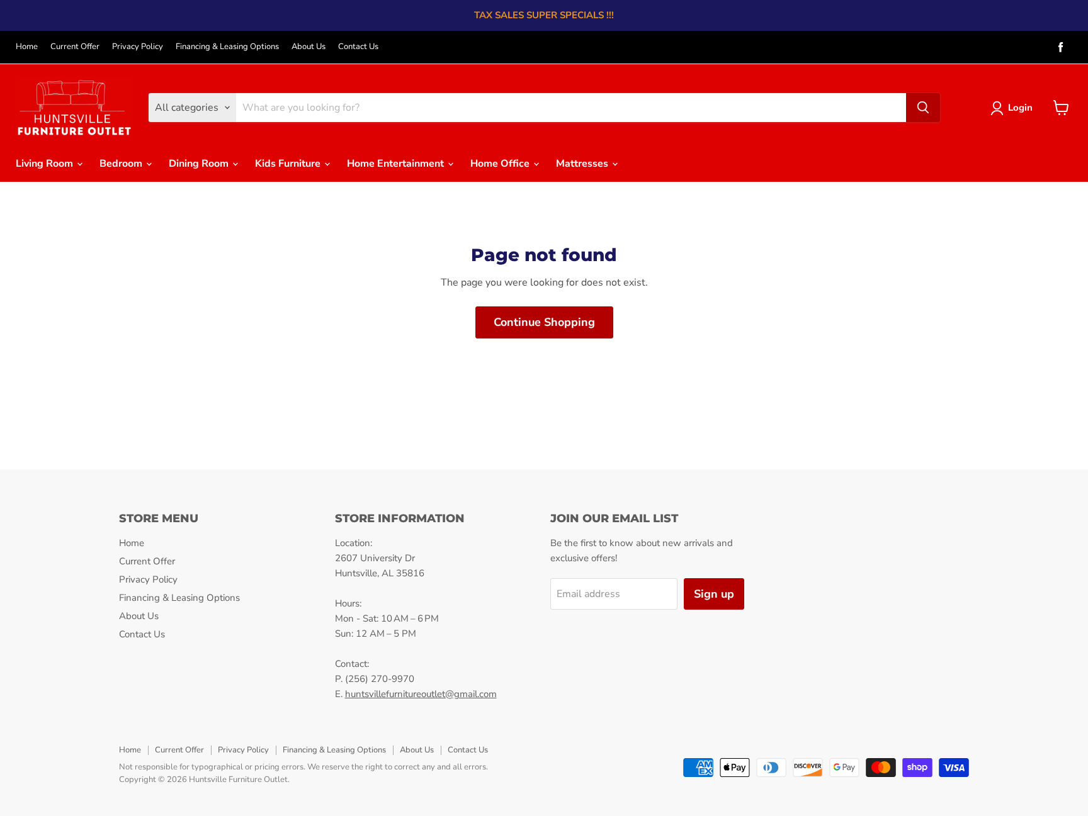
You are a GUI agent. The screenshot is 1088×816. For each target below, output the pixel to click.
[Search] (923, 107)
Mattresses (583, 163)
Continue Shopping (544, 322)
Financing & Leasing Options (227, 47)
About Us (309, 47)
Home (27, 47)
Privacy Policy (137, 47)
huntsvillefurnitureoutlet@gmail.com (421, 694)
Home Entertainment (396, 163)
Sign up (714, 593)
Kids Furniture (289, 163)
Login (1020, 107)
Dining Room (200, 163)
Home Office (501, 163)
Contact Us (358, 47)
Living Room (46, 163)
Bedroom (122, 163)
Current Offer (74, 47)
